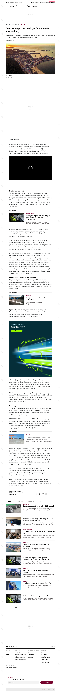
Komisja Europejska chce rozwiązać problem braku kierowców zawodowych (38, 218)
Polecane (20, 501)
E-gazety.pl (44, 654)
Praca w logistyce (30, 213)
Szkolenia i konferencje (11, 667)
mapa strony (9, 671)
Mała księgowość (45, 657)
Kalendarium (19, 671)
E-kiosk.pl (43, 653)
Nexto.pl (43, 656)
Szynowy (28, 434)
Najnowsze (30, 501)
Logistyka (11, 24)
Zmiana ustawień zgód (20, 654)
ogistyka (34, 6)
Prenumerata (31, 656)
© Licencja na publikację (15, 491)
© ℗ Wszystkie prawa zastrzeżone (18, 492)
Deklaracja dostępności (20, 659)
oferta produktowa (30, 671)
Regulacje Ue (23, 24)
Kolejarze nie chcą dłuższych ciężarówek (35, 299)
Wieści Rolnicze (45, 660)
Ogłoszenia (31, 654)
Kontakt (8, 654)
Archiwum (30, 657)
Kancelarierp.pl (45, 659)
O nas (7, 653)
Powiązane (9, 501)
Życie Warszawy (45, 662)
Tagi (40, 501)
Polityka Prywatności (20, 653)
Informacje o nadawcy (20, 657)
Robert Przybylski (14, 139)
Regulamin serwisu (19, 656)
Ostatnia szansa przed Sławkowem (38, 437)
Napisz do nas (9, 656)
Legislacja (16, 24)
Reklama (30, 653)
